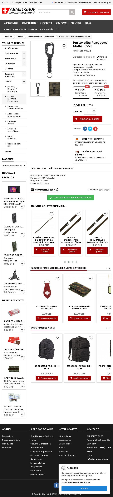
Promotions (7, 436)
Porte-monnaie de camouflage (79, 307)
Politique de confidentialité (76, 482)
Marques (8, 159)
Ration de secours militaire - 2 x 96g (14, 406)
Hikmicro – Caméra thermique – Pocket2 (14, 198)
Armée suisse (11, 22)
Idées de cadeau (12, 122)
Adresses (63, 451)
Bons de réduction (67, 455)
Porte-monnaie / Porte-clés (13, 99)
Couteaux (61, 22)
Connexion (83, 2)
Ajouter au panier (87, 119)
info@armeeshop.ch (97, 459)
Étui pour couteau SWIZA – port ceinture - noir (14, 227)
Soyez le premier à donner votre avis (72, 197)
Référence (78, 51)
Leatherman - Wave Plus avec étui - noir (14, 283)
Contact (6, 2)
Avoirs (62, 447)
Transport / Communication (15, 107)
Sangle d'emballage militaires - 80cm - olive (97, 241)
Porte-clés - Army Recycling (46, 307)
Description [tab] (38, 168)
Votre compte (68, 429)
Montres (76, 22)
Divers (32, 29)
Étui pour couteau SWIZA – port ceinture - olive (14, 255)
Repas (88, 22)
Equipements (29, 22)
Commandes (65, 443)
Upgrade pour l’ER (14, 145)
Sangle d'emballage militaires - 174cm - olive (70, 241)
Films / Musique (12, 137)
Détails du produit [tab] (61, 168)
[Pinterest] (95, 129)
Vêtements (46, 22)
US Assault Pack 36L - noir (79, 367)
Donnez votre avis (102, 58)
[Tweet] (90, 129)
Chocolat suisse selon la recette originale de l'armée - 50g (14, 349)
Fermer (84, 488)
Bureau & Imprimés (14, 29)
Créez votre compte (101, 2)
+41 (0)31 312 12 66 (33, 2)
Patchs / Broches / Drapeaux (12, 89)
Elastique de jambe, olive (14, 378)
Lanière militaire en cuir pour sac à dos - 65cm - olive (43, 240)
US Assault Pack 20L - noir (46, 367)
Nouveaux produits (8, 175)
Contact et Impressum (41, 451)
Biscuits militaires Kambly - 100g (14, 321)
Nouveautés (46, 29)
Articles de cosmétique (13, 130)
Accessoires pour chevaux (14, 115)
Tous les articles (13, 43)
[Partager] (85, 129)
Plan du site (7, 443)
